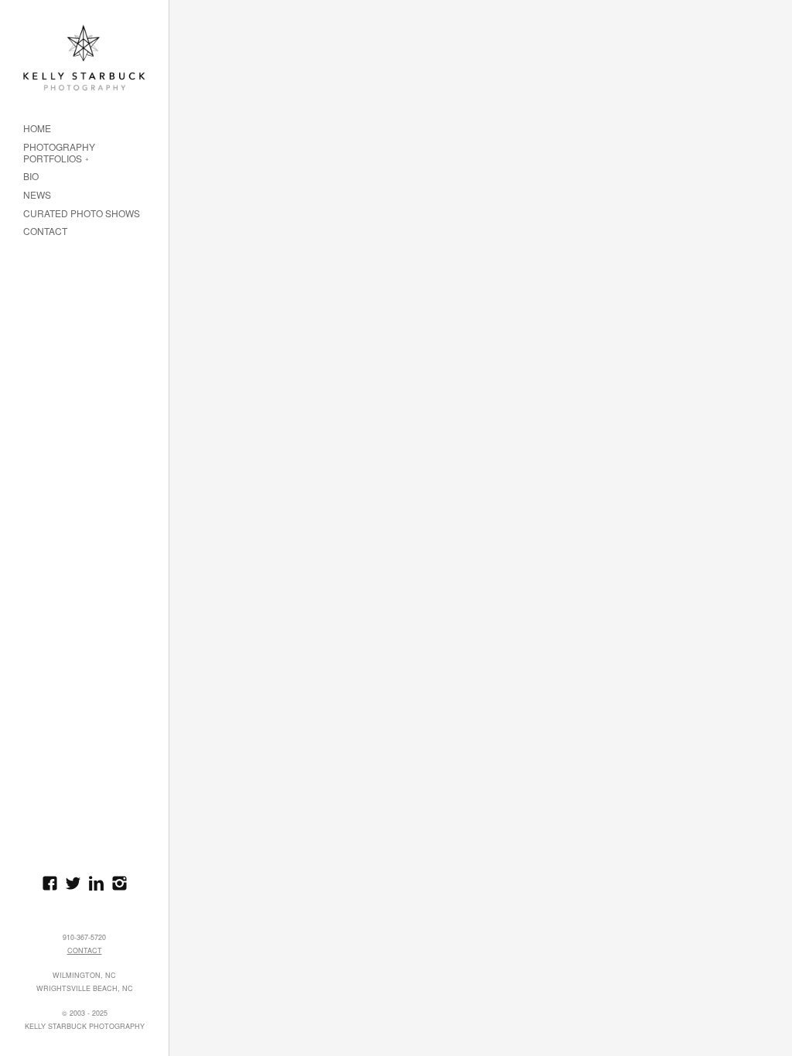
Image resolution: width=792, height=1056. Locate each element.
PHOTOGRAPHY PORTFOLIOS (59, 153)
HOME (37, 129)
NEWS (37, 195)
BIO (31, 176)
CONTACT (45, 231)
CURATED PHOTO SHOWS (81, 214)
